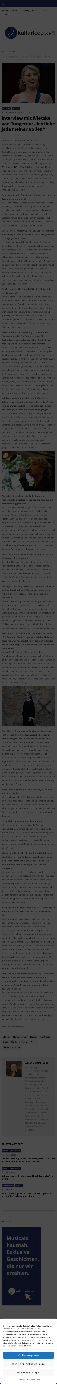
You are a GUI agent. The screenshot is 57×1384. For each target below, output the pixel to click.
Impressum (35, 1379)
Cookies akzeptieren (28, 1355)
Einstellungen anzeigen (28, 1372)
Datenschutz (24, 1379)
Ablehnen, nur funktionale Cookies (29, 1363)
